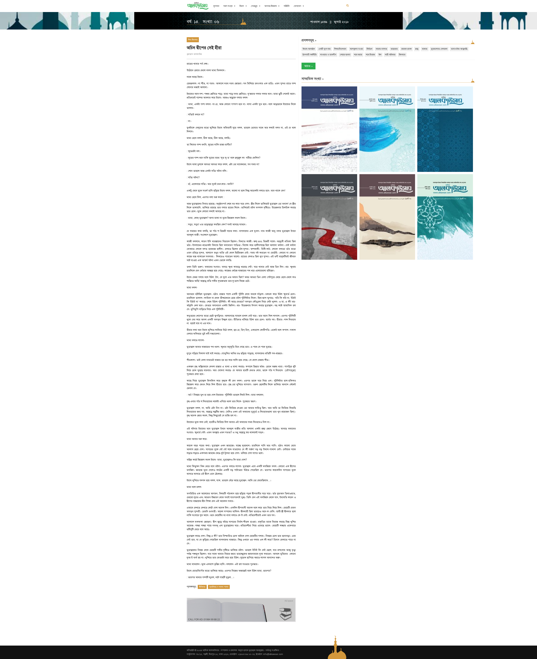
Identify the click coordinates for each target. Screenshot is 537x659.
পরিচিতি (286, 5)
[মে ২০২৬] (329, 259)
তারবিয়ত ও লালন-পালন (218, 587)
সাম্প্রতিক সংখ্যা (313, 79)
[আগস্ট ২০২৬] (329, 171)
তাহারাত (394, 49)
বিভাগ (241, 5)
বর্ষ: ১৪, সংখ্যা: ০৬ (203, 21)
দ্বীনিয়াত (202, 587)
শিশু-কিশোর (192, 39)
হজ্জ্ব (416, 49)
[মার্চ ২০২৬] (445, 259)
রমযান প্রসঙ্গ (406, 49)
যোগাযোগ (297, 5)
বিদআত (402, 54)
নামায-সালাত (381, 49)
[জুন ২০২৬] (445, 171)
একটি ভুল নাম (324, 49)
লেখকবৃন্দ (254, 5)
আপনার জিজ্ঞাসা (270, 5)
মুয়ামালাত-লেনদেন (439, 49)
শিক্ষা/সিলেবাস (340, 49)
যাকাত (424, 49)
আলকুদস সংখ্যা (356, 49)
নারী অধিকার (390, 54)
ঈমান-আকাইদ (309, 49)
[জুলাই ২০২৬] (387, 171)
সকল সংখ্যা (227, 5)
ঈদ (380, 54)
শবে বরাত (358, 54)
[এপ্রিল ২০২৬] (387, 259)
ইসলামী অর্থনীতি (310, 54)
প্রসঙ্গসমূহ (309, 40)
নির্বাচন (369, 49)
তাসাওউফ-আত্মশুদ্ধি (459, 49)
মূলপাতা (216, 5)
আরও (308, 66)
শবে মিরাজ (370, 54)
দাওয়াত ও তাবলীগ (328, 54)
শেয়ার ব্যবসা (345, 54)
